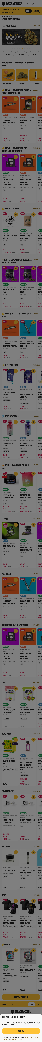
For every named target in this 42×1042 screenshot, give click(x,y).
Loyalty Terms (17, 1039)
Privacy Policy (29, 1037)
